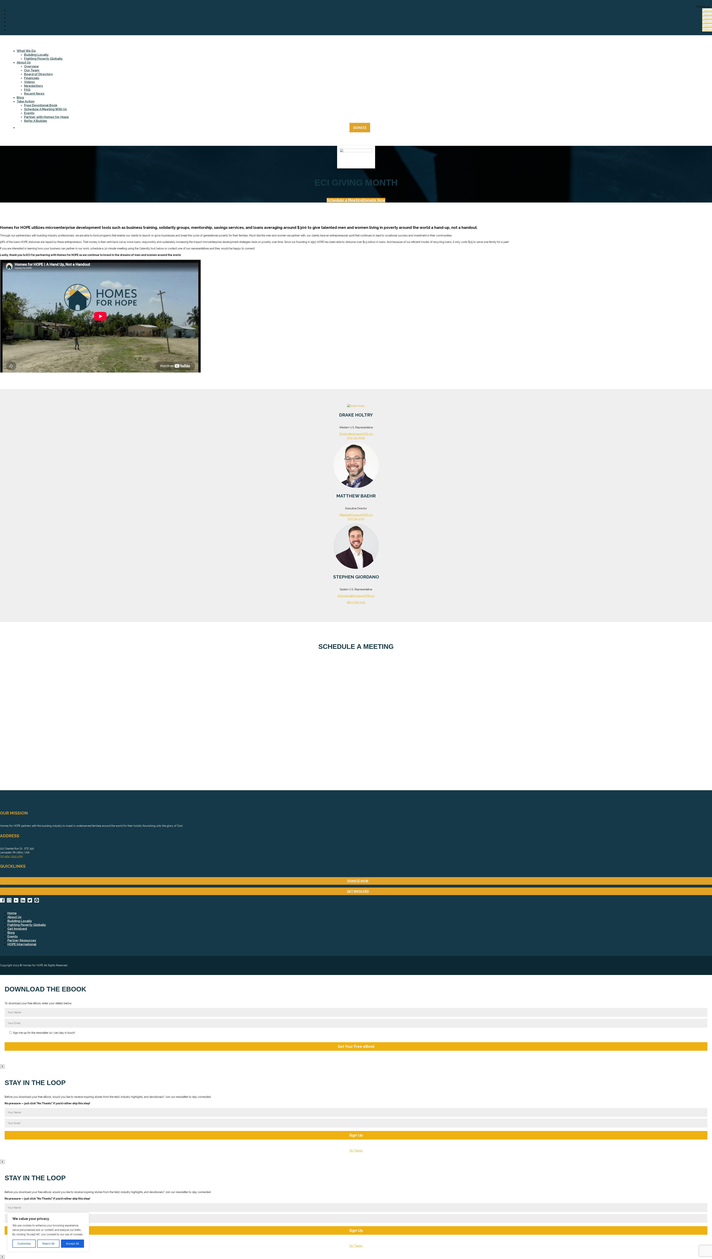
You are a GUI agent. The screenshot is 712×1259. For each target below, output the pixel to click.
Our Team (31, 70)
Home (12, 913)
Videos (29, 82)
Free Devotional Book (40, 105)
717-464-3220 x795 (11, 856)
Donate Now (374, 200)
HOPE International (21, 944)
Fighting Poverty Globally (43, 58)
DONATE (359, 127)
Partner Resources (21, 940)
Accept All (72, 1243)
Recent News (34, 93)
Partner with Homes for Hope (46, 117)
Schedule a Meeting (345, 200)
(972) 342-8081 (356, 437)
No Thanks (356, 1150)
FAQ (27, 90)
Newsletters (33, 86)
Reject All (48, 1243)
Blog (20, 97)
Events (29, 113)
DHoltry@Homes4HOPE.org (356, 433)
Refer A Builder (35, 121)
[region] (48, 1232)
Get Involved (17, 928)
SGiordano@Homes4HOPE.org (356, 595)
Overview (31, 66)
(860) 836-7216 (356, 602)
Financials (31, 78)
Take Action (25, 101)
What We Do (26, 51)
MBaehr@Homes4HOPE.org (356, 514)
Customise (24, 1243)
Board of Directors (38, 74)
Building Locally (36, 55)
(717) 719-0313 (356, 518)
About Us (24, 62)
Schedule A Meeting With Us (45, 109)
